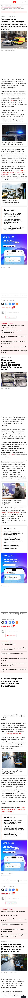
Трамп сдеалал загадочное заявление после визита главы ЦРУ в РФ (13, 342)
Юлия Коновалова (6, 875)
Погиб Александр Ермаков (8, 644)
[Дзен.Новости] (2, 303)
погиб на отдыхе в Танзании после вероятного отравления (13, 172)
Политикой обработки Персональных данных (11, 7)
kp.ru (12, 100)
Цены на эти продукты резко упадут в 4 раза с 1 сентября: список (14, 648)
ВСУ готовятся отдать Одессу (9, 938)
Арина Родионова (6, 585)
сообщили (11, 455)
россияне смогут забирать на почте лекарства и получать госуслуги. (13, 809)
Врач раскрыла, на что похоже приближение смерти (14, 337)
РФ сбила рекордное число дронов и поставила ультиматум (11, 331)
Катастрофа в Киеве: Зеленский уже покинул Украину (14, 351)
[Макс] (6, 303)
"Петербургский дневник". (13, 733)
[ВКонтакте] (13, 303)
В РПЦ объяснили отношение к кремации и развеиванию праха (13, 953)
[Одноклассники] (16, 303)
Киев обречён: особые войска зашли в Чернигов (12, 654)
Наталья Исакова (6, 267)
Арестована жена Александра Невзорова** (13, 347)
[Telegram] (9, 303)
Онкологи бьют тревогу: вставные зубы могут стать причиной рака (12, 326)
